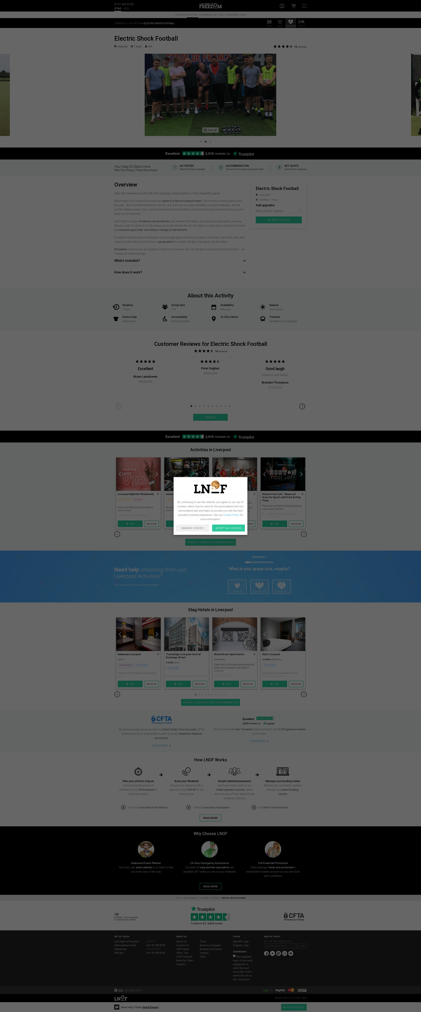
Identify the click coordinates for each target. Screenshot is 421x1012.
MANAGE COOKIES (193, 528)
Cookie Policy (231, 515)
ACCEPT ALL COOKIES (229, 528)
